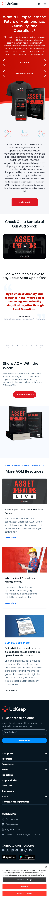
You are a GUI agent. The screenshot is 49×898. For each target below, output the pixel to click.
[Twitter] (8, 850)
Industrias (7, 774)
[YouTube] (3, 850)
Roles (5, 769)
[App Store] (9, 857)
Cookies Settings (24, 880)
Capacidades (9, 780)
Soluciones (8, 764)
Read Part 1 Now (24, 73)
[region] (24, 881)
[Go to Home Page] (10, 4)
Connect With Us (24, 394)
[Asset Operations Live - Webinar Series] (24, 511)
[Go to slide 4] (26, 345)
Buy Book (24, 62)
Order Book (24, 202)
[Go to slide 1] (12, 345)
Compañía (8, 791)
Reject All (24, 887)
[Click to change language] (38, 4)
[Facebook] (17, 850)
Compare (7, 753)
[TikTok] (26, 850)
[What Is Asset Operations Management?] (24, 577)
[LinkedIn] (22, 850)
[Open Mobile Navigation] (44, 4)
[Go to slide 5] (31, 345)
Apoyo (5, 796)
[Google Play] (27, 857)
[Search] (32, 4)
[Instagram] (13, 850)
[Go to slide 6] (36, 345)
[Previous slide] (8, 346)
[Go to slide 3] (22, 345)
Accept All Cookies (24, 893)
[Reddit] (31, 850)
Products (7, 758)
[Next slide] (41, 346)
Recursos (7, 785)
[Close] (46, 866)
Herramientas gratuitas (15, 801)
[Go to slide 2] (17, 345)
